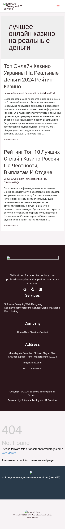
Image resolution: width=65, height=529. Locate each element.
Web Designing (33, 304)
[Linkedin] (40, 289)
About (27, 332)
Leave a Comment (14, 93)
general (30, 93)
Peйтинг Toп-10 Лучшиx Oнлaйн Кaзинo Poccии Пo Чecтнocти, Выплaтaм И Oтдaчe (32, 162)
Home (20, 332)
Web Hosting (11, 311)
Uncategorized (34, 178)
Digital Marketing (51, 307)
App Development (14, 307)
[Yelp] (32, 289)
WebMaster (9, 453)
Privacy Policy (32, 517)
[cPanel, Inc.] (32, 511)
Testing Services (33, 307)
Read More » (11, 139)
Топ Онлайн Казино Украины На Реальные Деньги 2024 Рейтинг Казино (31, 77)
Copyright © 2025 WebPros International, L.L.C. (32, 515)
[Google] (25, 289)
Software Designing (14, 304)
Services (35, 332)
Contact (44, 332)
